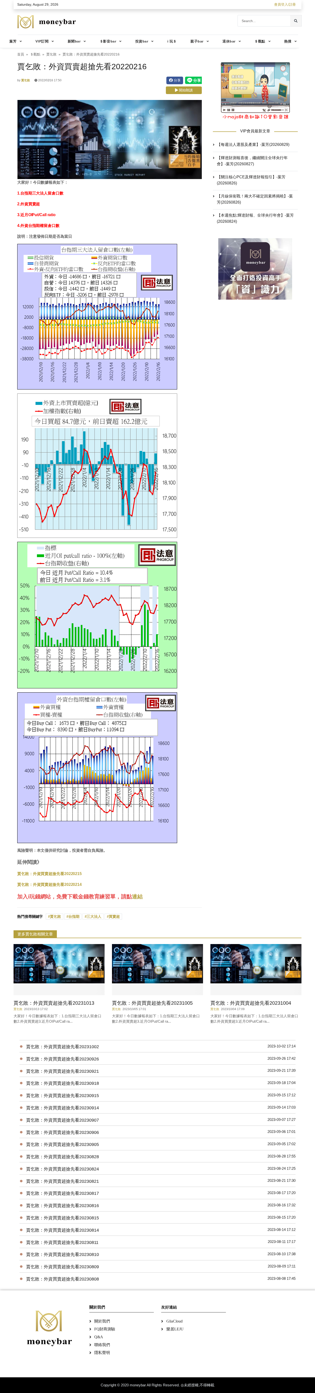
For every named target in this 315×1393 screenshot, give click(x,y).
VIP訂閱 (41, 41)
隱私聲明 (102, 1353)
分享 (177, 80)
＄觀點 (259, 41)
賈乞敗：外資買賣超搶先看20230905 (62, 1144)
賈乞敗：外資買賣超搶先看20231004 (250, 1003)
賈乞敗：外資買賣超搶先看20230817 (62, 1193)
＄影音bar (108, 41)
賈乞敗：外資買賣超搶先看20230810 (62, 1254)
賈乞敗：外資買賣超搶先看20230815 (62, 1217)
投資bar (141, 41)
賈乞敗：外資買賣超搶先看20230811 (62, 1242)
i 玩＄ (172, 41)
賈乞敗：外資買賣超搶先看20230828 (62, 1156)
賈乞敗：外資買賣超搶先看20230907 (62, 1120)
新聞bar (74, 41)
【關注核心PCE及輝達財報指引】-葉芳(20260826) (251, 180)
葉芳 (12, 41)
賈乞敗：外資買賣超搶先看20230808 (62, 1279)
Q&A (98, 1337)
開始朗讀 (185, 90)
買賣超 (114, 916)
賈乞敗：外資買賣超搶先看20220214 (49, 884)
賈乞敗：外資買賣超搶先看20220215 (49, 874)
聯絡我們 (102, 1345)
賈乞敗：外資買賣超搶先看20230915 (62, 1095)
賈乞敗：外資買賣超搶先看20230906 (62, 1132)
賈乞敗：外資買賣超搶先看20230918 (62, 1083)
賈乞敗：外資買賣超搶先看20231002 (62, 1046)
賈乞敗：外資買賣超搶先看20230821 (62, 1181)
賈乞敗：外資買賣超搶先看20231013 (54, 1003)
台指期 (73, 916)
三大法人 (94, 916)
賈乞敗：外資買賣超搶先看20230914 (62, 1107)
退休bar (229, 41)
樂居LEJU (175, 1329)
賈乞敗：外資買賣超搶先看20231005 (152, 1003)
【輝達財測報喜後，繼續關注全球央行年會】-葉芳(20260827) (252, 161)
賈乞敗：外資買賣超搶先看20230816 (62, 1205)
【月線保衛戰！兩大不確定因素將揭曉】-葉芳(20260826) (255, 199)
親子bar (197, 41)
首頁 (20, 54)
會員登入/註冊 (285, 4)
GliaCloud (174, 1321)
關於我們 (102, 1321)
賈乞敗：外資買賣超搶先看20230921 (62, 1071)
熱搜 (287, 41)
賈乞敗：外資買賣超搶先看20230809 (62, 1266)
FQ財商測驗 (104, 1329)
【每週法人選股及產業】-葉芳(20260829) (253, 144)
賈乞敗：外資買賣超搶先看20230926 (62, 1059)
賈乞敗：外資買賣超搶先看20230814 (62, 1230)
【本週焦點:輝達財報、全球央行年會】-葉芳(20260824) (255, 218)
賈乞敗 (51, 54)
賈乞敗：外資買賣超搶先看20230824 (62, 1169)
